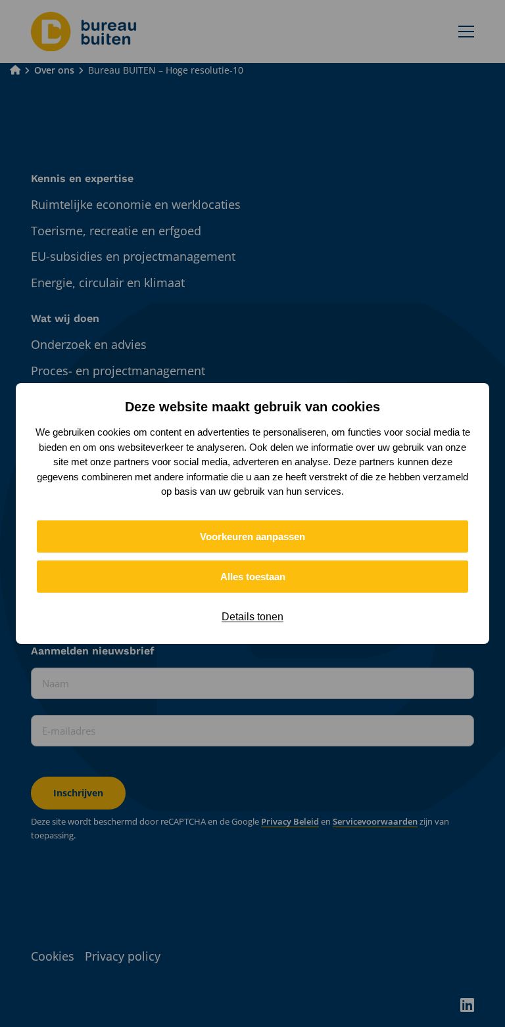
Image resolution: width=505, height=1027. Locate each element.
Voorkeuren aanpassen (252, 536)
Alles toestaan (252, 576)
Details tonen (252, 616)
